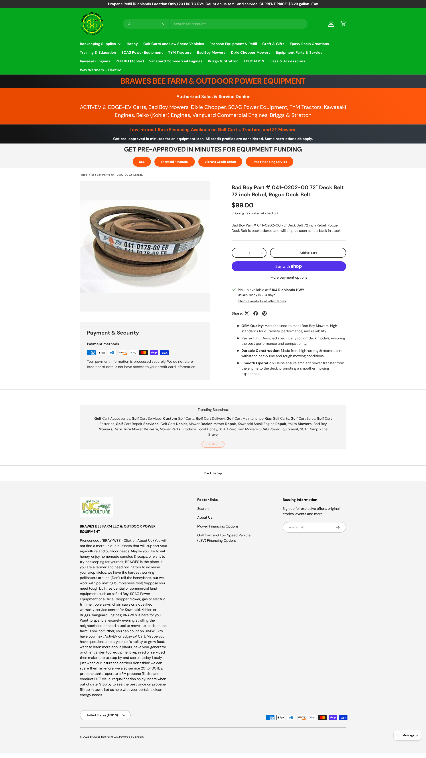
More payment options (288, 277)
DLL (142, 162)
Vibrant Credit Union (220, 162)
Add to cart (308, 253)
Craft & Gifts (273, 43)
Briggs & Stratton (223, 61)
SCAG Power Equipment (142, 52)
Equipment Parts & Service (299, 52)
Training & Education (98, 52)
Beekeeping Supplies (98, 43)
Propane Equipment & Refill (233, 43)
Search (203, 508)
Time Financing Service (269, 162)
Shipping (238, 213)
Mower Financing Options (218, 526)
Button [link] (213, 444)
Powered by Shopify (131, 736)
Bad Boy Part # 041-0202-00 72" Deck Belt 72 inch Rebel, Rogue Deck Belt (118, 175)
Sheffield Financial (175, 162)
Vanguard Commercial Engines (176, 61)
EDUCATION (254, 61)
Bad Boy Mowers (211, 52)
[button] (343, 24)
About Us (204, 517)
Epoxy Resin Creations (309, 43)
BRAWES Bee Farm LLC (104, 736)
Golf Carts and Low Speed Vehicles (173, 43)
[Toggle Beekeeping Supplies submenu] (119, 44)
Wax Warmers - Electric (100, 70)
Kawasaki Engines (95, 61)
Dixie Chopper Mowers (250, 52)
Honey (132, 43)
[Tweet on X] (246, 313)
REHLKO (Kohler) (130, 61)
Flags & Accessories (287, 61)
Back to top (213, 473)
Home (83, 175)
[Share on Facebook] (255, 313)
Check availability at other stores (262, 301)
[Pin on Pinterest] (264, 313)
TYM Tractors (180, 52)
